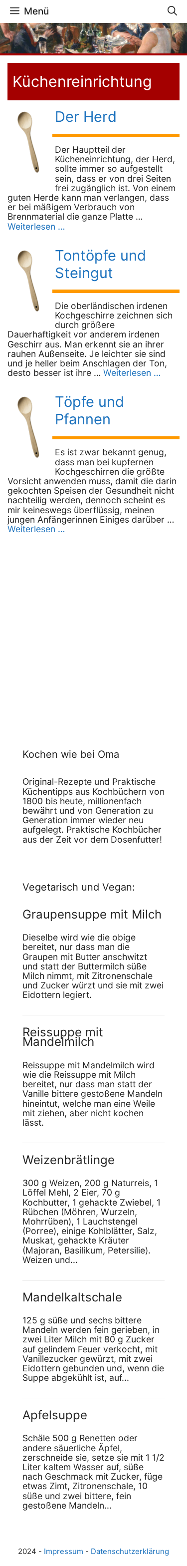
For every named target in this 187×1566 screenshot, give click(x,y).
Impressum (63, 1551)
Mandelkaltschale (72, 1297)
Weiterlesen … (36, 226)
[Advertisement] (84, 630)
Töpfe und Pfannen (89, 410)
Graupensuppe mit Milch (92, 914)
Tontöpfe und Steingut (100, 264)
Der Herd (86, 116)
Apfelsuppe (54, 1415)
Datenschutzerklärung (130, 1551)
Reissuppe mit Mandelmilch (62, 1037)
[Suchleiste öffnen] (172, 11)
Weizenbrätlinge (68, 1160)
